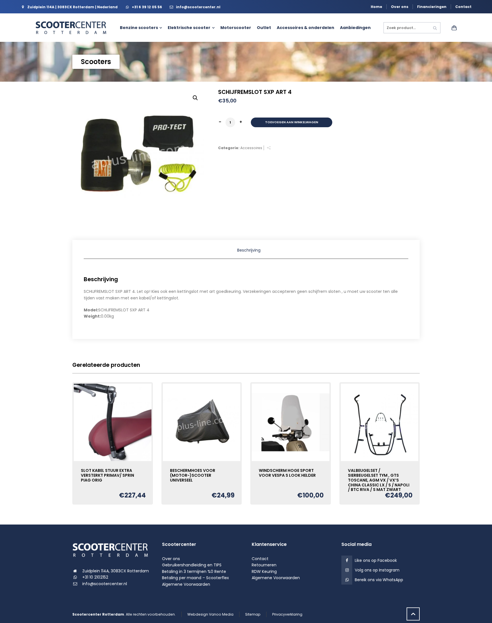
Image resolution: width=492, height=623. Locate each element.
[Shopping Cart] (453, 27)
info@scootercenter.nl (104, 584)
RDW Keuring (264, 571)
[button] (195, 98)
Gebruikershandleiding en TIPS (192, 565)
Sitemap (253, 614)
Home (376, 6)
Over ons (399, 6)
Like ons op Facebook (376, 560)
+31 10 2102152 (95, 577)
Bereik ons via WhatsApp (379, 580)
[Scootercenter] (73, 27)
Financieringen (431, 6)
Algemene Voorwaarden (186, 584)
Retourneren (264, 565)
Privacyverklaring (287, 614)
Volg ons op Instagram (377, 570)
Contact (463, 6)
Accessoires (251, 147)
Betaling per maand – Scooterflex (195, 578)
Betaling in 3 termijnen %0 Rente (194, 571)
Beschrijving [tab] (249, 250)
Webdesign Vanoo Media (210, 614)
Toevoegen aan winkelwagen (291, 122)
